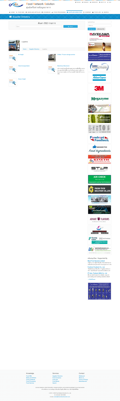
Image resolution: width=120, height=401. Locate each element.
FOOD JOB (97, 12)
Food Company (57, 378)
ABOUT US (103, 2)
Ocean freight (22, 79)
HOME (13, 12)
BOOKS (79, 2)
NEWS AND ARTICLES (33, 12)
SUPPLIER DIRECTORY (75, 12)
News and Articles (31, 378)
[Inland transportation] (13, 69)
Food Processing (31, 381)
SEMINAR (85, 2)
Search (54, 383)
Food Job (55, 379)
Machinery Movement (63, 66)
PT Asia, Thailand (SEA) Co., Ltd (97, 273)
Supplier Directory (34, 49)
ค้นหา (71, 26)
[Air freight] (13, 58)
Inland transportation (24, 66)
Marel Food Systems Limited (96, 261)
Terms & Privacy (83, 379)
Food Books (56, 381)
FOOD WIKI (20, 12)
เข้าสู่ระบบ (92, 29)
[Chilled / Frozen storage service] (52, 58)
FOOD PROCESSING (59, 12)
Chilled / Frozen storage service (66, 54)
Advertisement (83, 381)
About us (81, 378)
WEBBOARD (94, 2)
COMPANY (88, 12)
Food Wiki (29, 376)
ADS (110, 2)
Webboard (82, 376)
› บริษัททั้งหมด (91, 279)
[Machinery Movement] (52, 69)
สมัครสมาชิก (100, 29)
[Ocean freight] (13, 82)
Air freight (21, 54)
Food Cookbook (30, 379)
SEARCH (106, 12)
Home (24, 49)
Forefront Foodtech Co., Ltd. (96, 267)
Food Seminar (30, 383)
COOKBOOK (46, 12)
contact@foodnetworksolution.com (62, 396)
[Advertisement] (47, 35)
